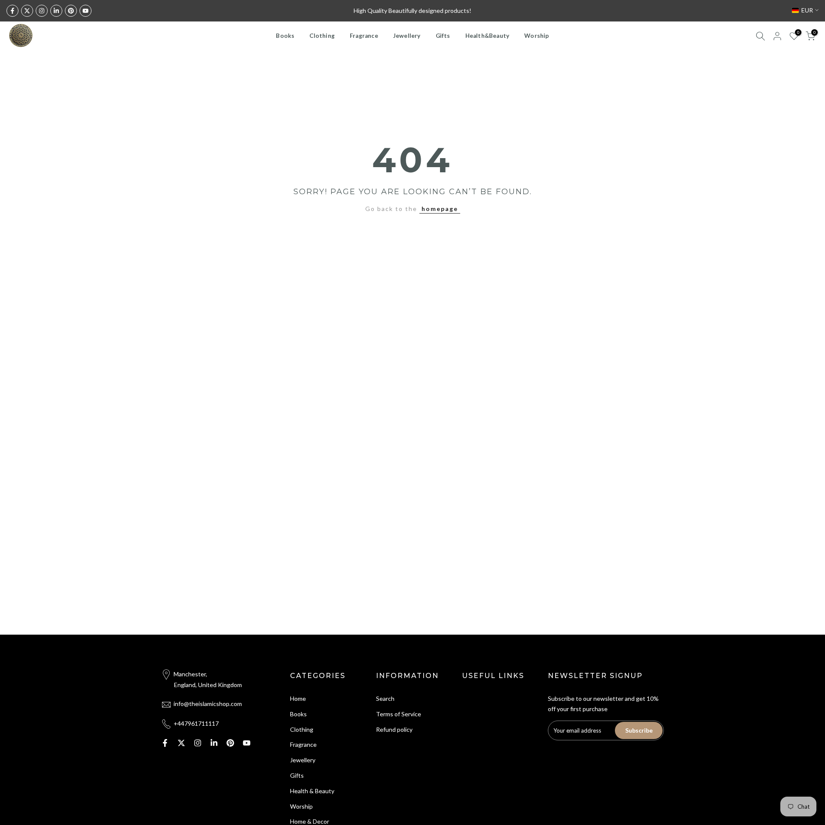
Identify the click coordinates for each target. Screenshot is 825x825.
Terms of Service (398, 714)
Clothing (322, 35)
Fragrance (364, 35)
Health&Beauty (487, 35)
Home (298, 698)
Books (285, 35)
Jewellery (407, 35)
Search (385, 698)
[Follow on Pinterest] (71, 11)
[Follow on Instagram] (42, 11)
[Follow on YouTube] (85, 11)
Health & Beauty (312, 790)
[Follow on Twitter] (27, 11)
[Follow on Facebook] (12, 11)
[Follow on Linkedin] (56, 11)
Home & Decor (309, 821)
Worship (536, 35)
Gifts (443, 35)
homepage (440, 208)
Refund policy (394, 729)
